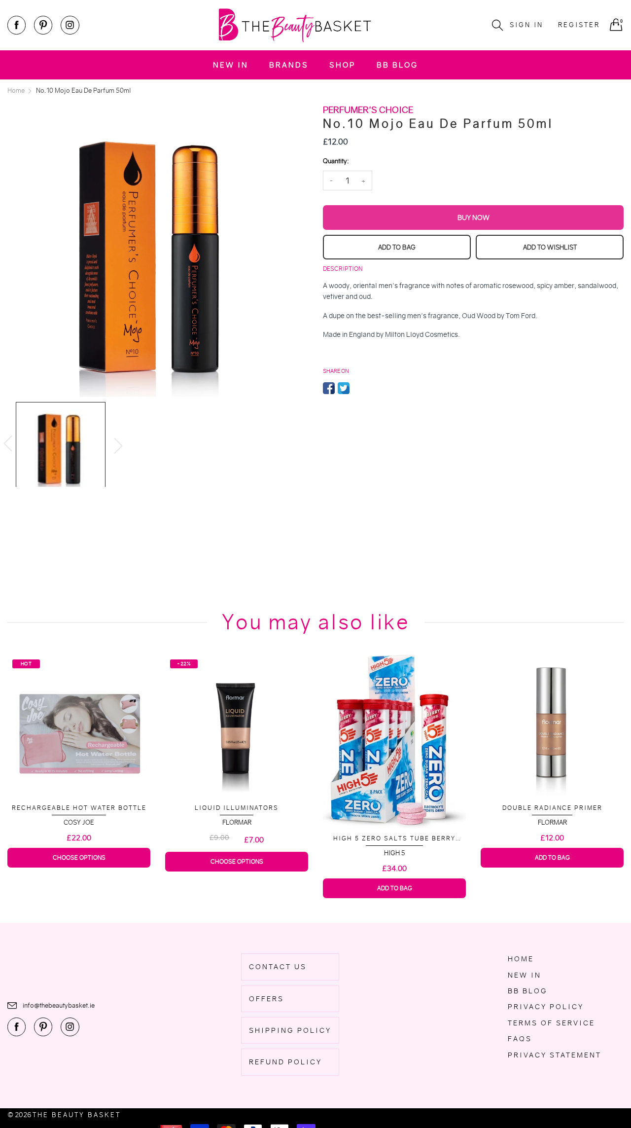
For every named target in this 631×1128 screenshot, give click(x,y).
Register (579, 25)
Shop (342, 65)
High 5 (236, 853)
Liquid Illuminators (79, 807)
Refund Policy (285, 1061)
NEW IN (230, 65)
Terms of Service (551, 1023)
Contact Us (278, 966)
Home (521, 958)
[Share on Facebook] (329, 388)
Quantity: (336, 161)
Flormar (79, 822)
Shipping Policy (290, 1030)
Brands (289, 65)
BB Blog (397, 65)
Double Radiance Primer (395, 807)
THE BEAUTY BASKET (77, 1115)
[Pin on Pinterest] (358, 388)
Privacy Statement (554, 1055)
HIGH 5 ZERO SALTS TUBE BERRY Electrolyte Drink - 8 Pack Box (237, 839)
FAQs (520, 1038)
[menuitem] (231, 64)
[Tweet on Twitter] (344, 388)
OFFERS (266, 998)
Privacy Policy (546, 1006)
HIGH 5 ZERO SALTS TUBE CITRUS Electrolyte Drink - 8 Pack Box (552, 835)
